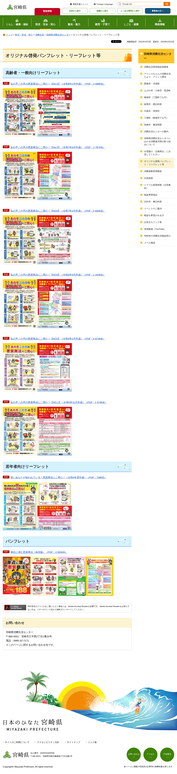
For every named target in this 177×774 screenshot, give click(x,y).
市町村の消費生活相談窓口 (157, 236)
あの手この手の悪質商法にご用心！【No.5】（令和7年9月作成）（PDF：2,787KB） (58, 147)
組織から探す (102, 11)
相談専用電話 (150, 195)
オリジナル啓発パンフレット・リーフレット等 (157, 162)
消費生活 (39, 35)
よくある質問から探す (130, 11)
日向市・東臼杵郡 (153, 201)
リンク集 (92, 742)
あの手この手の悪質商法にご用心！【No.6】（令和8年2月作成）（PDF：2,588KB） (58, 83)
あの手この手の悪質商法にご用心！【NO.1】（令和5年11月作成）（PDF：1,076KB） (59, 402)
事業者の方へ (157, 11)
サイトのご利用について (17, 742)
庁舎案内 (167, 754)
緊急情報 (47, 11)
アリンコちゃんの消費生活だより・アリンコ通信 (157, 75)
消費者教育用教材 (153, 171)
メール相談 (149, 243)
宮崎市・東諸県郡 (153, 125)
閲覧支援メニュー (80, 4)
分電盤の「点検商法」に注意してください (157, 153)
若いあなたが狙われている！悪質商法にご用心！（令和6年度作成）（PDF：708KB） (58, 477)
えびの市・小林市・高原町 (157, 90)
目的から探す (75, 11)
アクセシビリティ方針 (48, 742)
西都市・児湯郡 (152, 83)
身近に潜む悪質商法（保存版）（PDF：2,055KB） (39, 552)
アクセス (150, 754)
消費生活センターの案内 (156, 131)
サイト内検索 (119, 4)
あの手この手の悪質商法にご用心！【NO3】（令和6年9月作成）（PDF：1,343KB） (58, 274)
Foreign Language (105, 4)
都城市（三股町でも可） (156, 97)
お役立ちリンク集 (153, 222)
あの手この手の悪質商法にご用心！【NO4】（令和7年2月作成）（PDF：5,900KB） (58, 210)
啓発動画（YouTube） (155, 229)
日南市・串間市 (152, 111)
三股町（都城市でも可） (156, 118)
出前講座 (148, 178)
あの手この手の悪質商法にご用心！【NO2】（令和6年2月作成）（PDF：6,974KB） (58, 338)
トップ (9, 35)
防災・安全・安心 (24, 35)
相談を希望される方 (154, 215)
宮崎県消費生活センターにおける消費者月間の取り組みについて (157, 141)
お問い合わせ (134, 754)
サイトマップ (73, 742)
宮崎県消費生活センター (58, 35)
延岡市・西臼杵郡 (153, 104)
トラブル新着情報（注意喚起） (157, 186)
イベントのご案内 (153, 208)
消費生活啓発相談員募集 (156, 67)
